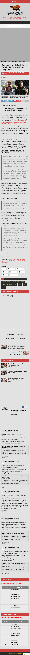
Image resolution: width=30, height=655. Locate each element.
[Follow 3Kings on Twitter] (15, 1)
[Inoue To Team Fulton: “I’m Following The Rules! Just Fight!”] (4, 365)
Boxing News (8, 279)
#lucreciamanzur (10, 436)
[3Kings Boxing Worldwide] (5, 408)
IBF (25, 279)
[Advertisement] (15, 43)
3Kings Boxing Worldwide (12, 430)
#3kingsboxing (13, 443)
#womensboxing (5, 443)
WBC (25, 284)
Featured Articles (11, 60)
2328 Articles (20, 334)
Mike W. (4, 77)
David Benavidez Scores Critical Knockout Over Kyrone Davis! (16, 379)
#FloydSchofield (19, 522)
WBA (20, 284)
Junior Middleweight (18, 281)
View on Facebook (5, 456)
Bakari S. (11, 381)
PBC (15, 284)
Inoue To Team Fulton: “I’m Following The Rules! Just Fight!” (17, 364)
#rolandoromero (22, 553)
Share (3, 457)
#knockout (12, 506)
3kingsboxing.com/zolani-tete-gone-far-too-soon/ (13, 469)
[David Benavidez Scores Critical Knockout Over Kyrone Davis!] (4, 380)
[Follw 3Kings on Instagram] (17, 1)
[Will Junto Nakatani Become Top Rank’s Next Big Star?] (4, 373)
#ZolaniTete (14, 467)
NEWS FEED (3, 60)
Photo (5, 510)
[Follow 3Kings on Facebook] (12, 1)
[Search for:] (15, 26)
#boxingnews (20, 441)
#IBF (12, 495)
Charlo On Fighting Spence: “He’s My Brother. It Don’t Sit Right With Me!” (13, 260)
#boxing (3, 441)
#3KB (19, 443)
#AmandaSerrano (5, 434)
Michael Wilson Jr (7, 284)
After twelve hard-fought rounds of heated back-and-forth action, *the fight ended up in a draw (13, 122)
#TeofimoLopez (18, 551)
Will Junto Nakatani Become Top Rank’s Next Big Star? (18, 371)
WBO (4, 287)
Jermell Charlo (7, 281)
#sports (8, 441)
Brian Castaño (18, 279)
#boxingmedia (13, 441)
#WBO (21, 495)
